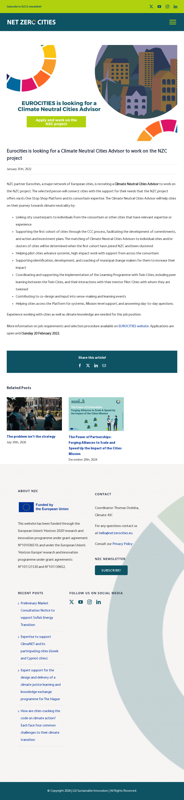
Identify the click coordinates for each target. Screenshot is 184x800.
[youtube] (159, 6)
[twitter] (151, 6)
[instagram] (167, 6)
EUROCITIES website (133, 326)
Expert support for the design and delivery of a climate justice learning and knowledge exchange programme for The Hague (41, 685)
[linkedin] (175, 6)
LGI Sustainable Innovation (90, 791)
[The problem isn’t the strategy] (34, 399)
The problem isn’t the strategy (31, 437)
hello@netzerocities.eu (115, 533)
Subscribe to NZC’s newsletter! (24, 6)
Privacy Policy (122, 544)
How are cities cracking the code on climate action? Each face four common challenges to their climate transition (40, 725)
